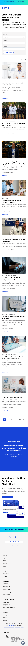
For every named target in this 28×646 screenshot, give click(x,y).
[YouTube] (17, 545)
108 (20, 419)
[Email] (19, 545)
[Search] (23, 37)
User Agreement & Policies (9, 627)
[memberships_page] (14, 529)
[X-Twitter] (15, 545)
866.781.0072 (11, 625)
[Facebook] (8, 545)
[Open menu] (25, 8)
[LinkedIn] (12, 545)
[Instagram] (10, 545)
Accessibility (17, 627)
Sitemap (22, 627)
